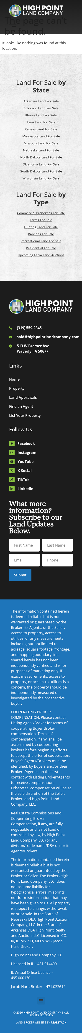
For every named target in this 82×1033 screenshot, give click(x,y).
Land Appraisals (23, 397)
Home (14, 379)
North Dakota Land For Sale (41, 157)
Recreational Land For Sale (41, 241)
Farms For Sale (41, 220)
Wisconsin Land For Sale (41, 178)
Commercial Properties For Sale (41, 213)
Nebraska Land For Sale (41, 150)
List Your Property (25, 415)
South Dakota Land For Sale (41, 171)
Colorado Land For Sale (41, 108)
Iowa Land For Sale (41, 122)
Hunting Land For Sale (41, 227)
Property (17, 388)
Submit (20, 575)
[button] (41, 1001)
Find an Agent (21, 406)
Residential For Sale (41, 248)
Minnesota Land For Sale (41, 136)
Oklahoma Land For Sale (41, 164)
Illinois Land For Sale (41, 115)
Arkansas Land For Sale (41, 101)
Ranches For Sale (41, 234)
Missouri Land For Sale (41, 143)
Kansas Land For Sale (41, 129)
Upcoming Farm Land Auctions (41, 255)
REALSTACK (58, 1022)
